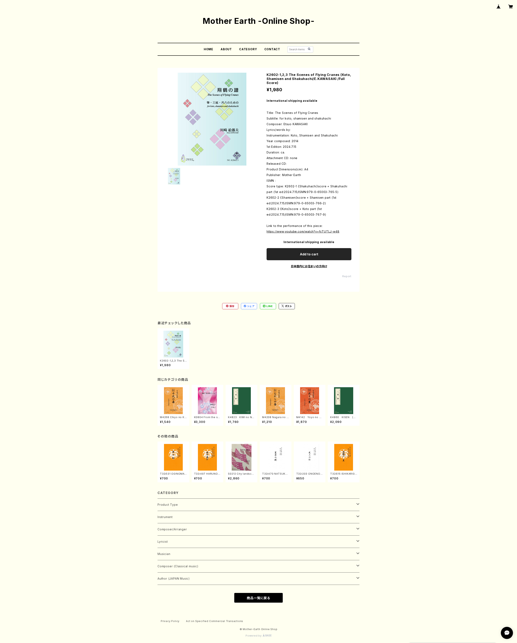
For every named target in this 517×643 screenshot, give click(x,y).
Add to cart (309, 254)
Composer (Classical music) (178, 566)
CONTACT (272, 49)
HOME (208, 49)
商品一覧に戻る (258, 598)
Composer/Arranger (172, 529)
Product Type (168, 504)
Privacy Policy (170, 621)
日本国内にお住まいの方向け (309, 266)
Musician (164, 554)
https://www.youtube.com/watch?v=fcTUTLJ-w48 (303, 231)
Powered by (254, 635)
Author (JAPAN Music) (174, 578)
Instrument (165, 517)
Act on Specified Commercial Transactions (214, 621)
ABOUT (226, 49)
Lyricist (163, 541)
